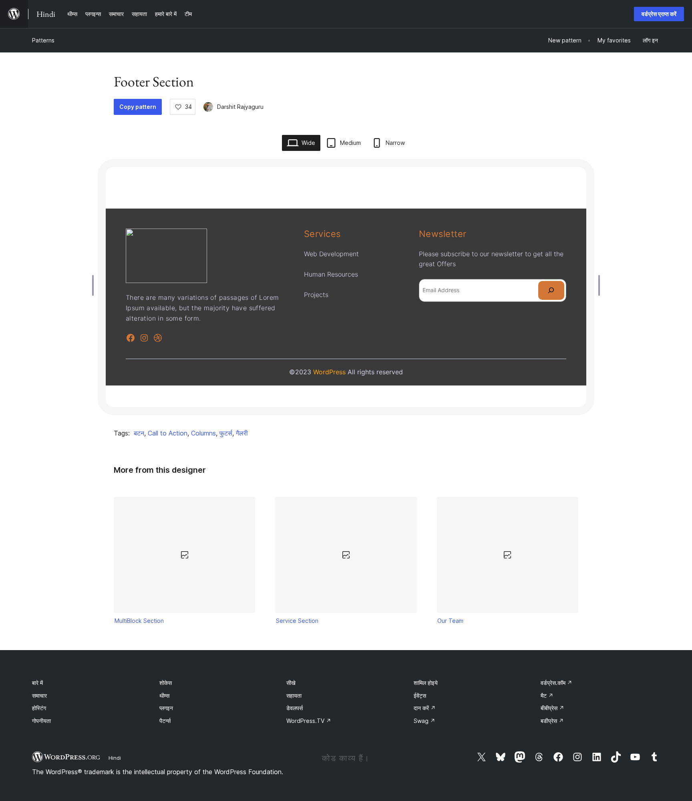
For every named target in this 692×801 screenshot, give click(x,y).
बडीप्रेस (552, 720)
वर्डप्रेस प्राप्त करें (659, 13)
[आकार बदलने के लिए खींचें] (95, 285)
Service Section (297, 620)
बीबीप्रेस (552, 708)
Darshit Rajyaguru (240, 106)
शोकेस (165, 682)
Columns (203, 433)
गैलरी (242, 433)
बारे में (37, 682)
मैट (547, 695)
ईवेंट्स (420, 695)
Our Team (450, 620)
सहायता (294, 695)
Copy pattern (137, 106)
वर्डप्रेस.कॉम (556, 682)
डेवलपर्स (294, 708)
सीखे (291, 682)
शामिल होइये (426, 682)
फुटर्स (225, 433)
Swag (424, 720)
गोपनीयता (41, 720)
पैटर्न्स (165, 720)
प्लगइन (166, 708)
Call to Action (167, 433)
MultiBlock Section (139, 620)
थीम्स (164, 695)
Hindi (115, 758)
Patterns (43, 40)
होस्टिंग (39, 708)
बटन (139, 433)
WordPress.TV (308, 720)
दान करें (425, 708)
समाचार (39, 695)
